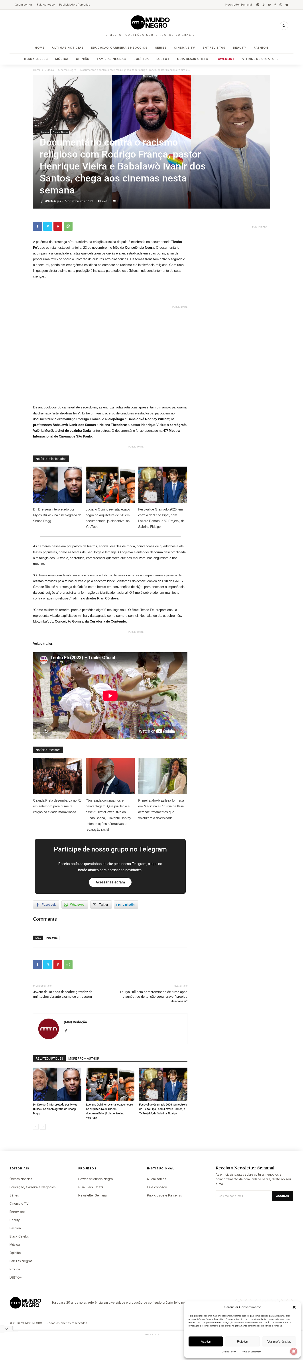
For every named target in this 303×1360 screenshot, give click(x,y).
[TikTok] (263, 4)
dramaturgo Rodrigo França (78, 419)
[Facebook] (275, 4)
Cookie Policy (229, 1351)
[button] (294, 1307)
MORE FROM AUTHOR (83, 1058)
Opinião (82, 59)
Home (39, 47)
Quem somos (24, 4)
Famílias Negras (111, 59)
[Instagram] (257, 4)
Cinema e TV (184, 47)
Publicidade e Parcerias (74, 4)
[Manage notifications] (293, 1351)
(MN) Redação (52, 201)
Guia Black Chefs (192, 59)
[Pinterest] (57, 226)
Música (61, 59)
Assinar (282, 1195)
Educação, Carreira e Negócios (119, 47)
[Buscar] (284, 26)
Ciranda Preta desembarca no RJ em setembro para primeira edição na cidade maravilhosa (57, 806)
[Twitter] (47, 226)
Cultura (49, 70)
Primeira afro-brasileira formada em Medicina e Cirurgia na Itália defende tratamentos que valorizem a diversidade (161, 809)
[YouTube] (269, 4)
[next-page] (43, 1126)
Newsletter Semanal (238, 4)
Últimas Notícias (68, 47)
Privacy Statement (251, 1351)
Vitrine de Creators (260, 59)
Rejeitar (242, 1341)
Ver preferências (279, 1341)
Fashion (261, 47)
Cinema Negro (67, 70)
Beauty (239, 47)
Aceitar (206, 1341)
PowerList (225, 59)
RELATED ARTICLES (49, 1058)
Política (141, 59)
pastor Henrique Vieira (147, 425)
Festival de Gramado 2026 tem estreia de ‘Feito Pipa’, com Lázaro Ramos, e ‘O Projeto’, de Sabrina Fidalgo (161, 517)
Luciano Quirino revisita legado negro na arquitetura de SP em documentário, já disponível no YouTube (108, 517)
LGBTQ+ (162, 59)
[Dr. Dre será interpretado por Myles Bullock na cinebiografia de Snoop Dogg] (57, 1084)
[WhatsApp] (280, 4)
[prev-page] (36, 1126)
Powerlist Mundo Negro (95, 1179)
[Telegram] (286, 4)
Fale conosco (46, 4)
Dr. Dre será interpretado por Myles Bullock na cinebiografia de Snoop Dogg (57, 515)
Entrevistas (214, 47)
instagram (52, 937)
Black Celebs (36, 59)
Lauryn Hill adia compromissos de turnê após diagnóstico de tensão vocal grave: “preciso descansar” (153, 996)
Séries (161, 47)
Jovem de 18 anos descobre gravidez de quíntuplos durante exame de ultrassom (62, 994)
